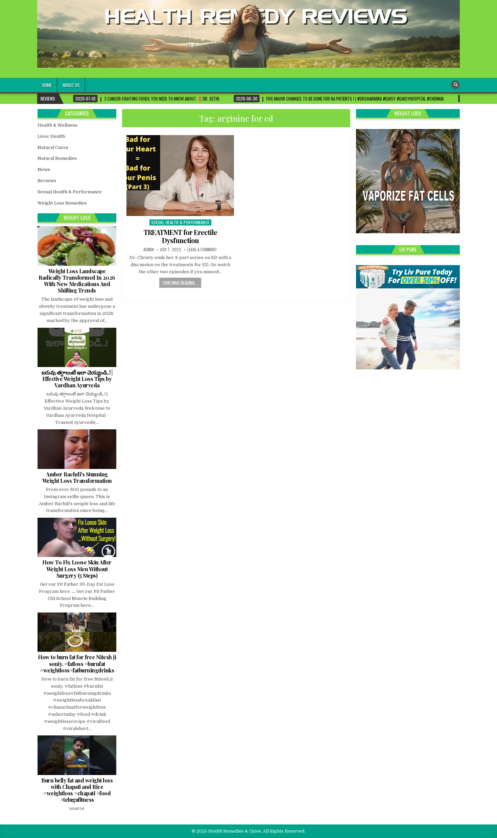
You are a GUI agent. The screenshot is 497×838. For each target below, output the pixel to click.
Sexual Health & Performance (180, 222)
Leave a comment (202, 250)
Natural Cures (53, 147)
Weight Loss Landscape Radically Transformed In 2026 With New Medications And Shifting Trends (77, 280)
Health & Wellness (57, 125)
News (44, 169)
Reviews (47, 180)
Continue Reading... (180, 282)
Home (47, 85)
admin (148, 250)
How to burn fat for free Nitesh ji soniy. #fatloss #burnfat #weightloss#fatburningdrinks (77, 663)
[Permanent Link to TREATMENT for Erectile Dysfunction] (180, 175)
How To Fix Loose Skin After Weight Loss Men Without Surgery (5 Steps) (77, 569)
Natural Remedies (57, 158)
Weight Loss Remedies (62, 203)
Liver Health (51, 136)
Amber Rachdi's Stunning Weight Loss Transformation (77, 477)
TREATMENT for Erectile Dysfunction (180, 236)
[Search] (455, 85)
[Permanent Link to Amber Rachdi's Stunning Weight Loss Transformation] (77, 449)
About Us (71, 85)
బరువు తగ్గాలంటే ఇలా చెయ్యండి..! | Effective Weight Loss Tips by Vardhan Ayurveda (77, 379)
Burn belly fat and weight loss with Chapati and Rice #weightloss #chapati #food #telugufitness (77, 790)
